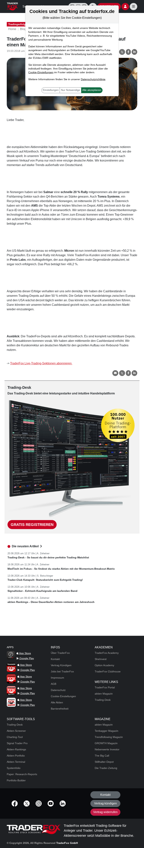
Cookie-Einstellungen (40, 72)
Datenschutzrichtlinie (93, 79)
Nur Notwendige (70, 90)
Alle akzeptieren (91, 90)
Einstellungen (51, 90)
